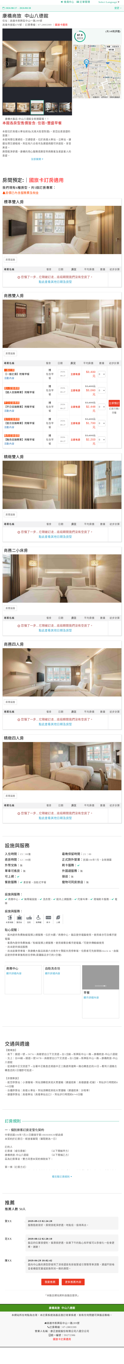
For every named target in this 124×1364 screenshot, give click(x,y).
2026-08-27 (63, 374)
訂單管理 (85, 2)
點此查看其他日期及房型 (55, 282)
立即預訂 (114, 403)
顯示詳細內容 (14, 973)
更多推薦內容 (73, 1281)
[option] (100, 977)
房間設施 (10, 259)
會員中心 (69, 2)
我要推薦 (50, 1281)
